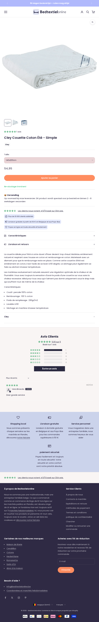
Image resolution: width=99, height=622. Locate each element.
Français (59, 605)
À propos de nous (74, 494)
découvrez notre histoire (28, 520)
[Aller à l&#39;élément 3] (24, 122)
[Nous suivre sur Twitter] (12, 597)
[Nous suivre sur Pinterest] (25, 597)
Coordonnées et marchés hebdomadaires (27, 590)
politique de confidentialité (79, 517)
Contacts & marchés (76, 499)
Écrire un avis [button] (49, 368)
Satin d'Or (11, 564)
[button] (10, 131)
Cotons (10, 552)
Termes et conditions (76, 512)
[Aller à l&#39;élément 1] (7, 122)
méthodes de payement (78, 508)
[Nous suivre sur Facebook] (5, 597)
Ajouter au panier (49, 178)
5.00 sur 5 (56, 341)
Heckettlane (12, 556)
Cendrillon (11, 548)
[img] (12, 385)
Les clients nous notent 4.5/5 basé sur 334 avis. (40, 210)
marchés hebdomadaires (21, 510)
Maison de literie (14, 544)
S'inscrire (65, 570)
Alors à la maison (15, 568)
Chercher (70, 521)
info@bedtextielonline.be (19, 586)
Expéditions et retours (76, 503)
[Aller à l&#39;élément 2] (16, 122)
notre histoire (23, 437)
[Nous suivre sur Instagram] (19, 597)
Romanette (12, 560)
